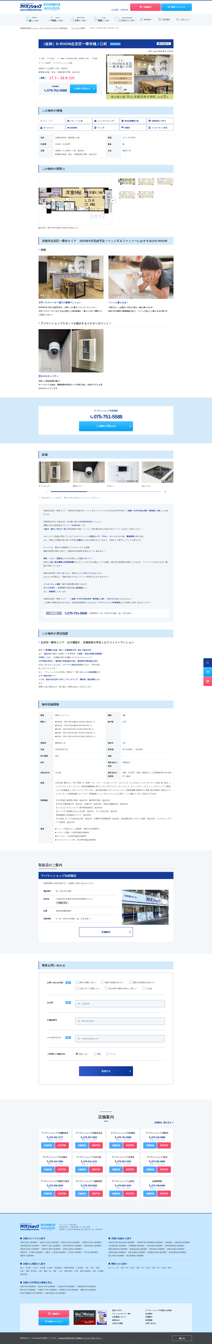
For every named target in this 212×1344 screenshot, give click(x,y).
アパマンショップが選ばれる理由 (158, 1310)
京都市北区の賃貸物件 (29, 1242)
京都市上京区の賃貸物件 (49, 1242)
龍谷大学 (28, 1290)
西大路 (33, 1271)
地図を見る (63, 903)
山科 (94, 1271)
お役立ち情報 (117, 1323)
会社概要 (115, 10)
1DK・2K (124, 1268)
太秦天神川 (68, 1271)
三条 (86, 1268)
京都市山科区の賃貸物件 (72, 1249)
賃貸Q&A (116, 1320)
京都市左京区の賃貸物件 (70, 1242)
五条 (22, 1271)
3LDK (163, 1268)
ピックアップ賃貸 (78, 28)
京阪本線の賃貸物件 (157, 1249)
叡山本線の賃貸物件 (116, 1256)
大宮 (40, 1271)
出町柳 (42, 1268)
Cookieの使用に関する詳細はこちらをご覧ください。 (80, 1338)
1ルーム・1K (113, 1268)
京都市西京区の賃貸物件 (72, 1246)
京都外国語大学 (55, 1293)
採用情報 (124, 10)
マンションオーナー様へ (122, 1314)
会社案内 (148, 1314)
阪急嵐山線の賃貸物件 (138, 1249)
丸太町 (50, 1268)
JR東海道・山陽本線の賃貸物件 (177, 1242)
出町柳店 (54, 613)
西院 (45, 1271)
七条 (92, 1268)
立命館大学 (66, 1286)
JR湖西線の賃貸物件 (136, 1246)
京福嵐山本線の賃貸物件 (157, 1252)
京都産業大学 (86, 1286)
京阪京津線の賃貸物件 (117, 1252)
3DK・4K (155, 1268)
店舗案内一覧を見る (162, 1122)
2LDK (148, 1268)
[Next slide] (113, 201)
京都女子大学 (47, 1290)
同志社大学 (46, 1286)
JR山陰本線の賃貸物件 (117, 1246)
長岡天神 (23, 1274)
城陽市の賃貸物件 (27, 1256)
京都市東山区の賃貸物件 (29, 1246)
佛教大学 (88, 1290)
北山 (22, 1268)
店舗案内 (148, 1317)
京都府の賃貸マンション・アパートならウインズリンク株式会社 (43, 28)
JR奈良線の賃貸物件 (154, 1246)
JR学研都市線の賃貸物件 (174, 1246)
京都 (27, 1271)
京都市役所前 (68, 1268)
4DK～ (170, 1268)
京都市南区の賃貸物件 (92, 1246)
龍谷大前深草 (85, 1271)
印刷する (165, 44)
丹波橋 (100, 1271)
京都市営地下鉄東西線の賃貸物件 (150, 1242)
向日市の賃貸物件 (75, 1252)
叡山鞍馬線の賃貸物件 (135, 1256)
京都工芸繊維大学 (31, 1293)
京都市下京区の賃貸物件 (51, 1246)
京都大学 (28, 1286)
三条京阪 (79, 1268)
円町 (55, 1271)
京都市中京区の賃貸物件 (91, 1242)
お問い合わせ (150, 1323)
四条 (97, 1268)
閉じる (182, 1338)
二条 (60, 1271)
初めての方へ (117, 1310)
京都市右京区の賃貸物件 (29, 1249)
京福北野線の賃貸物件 (177, 1252)
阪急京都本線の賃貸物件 (118, 1249)
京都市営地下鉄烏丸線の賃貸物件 (121, 1242)
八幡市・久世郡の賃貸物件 (55, 1252)
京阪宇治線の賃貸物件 (176, 1249)
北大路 (28, 1268)
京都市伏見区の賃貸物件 (51, 1249)
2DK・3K (140, 1268)
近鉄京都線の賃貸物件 (137, 1252)
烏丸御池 (57, 1268)
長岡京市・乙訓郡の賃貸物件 (31, 1252)
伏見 (76, 1271)
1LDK (132, 1268)
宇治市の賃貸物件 (91, 1252)
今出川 (35, 1268)
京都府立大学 (68, 1290)
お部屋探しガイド (119, 1317)
